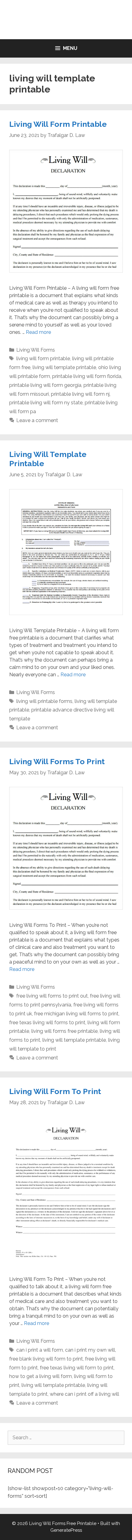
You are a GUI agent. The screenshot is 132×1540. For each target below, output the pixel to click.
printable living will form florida (86, 376)
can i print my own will (90, 1350)
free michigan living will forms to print (76, 1014)
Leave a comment (37, 420)
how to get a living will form (40, 1376)
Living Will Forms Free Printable (66, 19)
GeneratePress (66, 1530)
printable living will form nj (80, 394)
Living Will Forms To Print (57, 761)
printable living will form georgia (45, 385)
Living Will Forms (35, 350)
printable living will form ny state (46, 403)
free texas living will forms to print (47, 1022)
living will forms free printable (64, 1031)
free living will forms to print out (52, 996)
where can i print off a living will (84, 1394)
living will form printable (43, 358)
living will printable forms (44, 701)
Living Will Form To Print (55, 1091)
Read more (38, 332)
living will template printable (64, 367)
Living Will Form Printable (58, 124)
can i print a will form (39, 1350)
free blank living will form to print (46, 1359)
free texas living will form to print (77, 1368)
